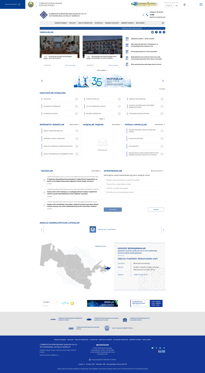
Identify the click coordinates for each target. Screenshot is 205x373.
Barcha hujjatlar (95, 170)
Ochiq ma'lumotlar (120, 339)
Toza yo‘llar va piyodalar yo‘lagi (118, 184)
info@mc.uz (54, 355)
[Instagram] (160, 32)
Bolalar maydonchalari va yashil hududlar (123, 180)
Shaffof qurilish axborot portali (119, 28)
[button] (201, 4)
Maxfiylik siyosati (105, 339)
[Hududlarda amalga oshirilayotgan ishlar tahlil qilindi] (59, 47)
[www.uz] (161, 351)
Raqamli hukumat (112, 23)
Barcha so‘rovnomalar (156, 170)
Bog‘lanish (140, 23)
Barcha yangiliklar (101, 70)
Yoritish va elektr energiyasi (117, 188)
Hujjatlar (98, 23)
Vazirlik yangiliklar (70, 65)
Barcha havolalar (159, 124)
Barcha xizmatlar (74, 124)
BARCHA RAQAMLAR (157, 17)
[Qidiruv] (143, 15)
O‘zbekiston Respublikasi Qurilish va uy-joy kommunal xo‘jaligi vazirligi (59, 346)
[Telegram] (164, 32)
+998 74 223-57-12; (140, 275)
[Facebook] (156, 32)
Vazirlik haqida (61, 23)
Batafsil (101, 118)
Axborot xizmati (127, 23)
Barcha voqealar (116, 124)
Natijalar (156, 209)
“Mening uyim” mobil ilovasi (107, 229)
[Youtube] (152, 32)
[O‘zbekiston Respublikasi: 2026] (102, 303)
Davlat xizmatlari (85, 23)
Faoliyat (72, 23)
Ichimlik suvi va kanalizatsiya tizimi (120, 192)
